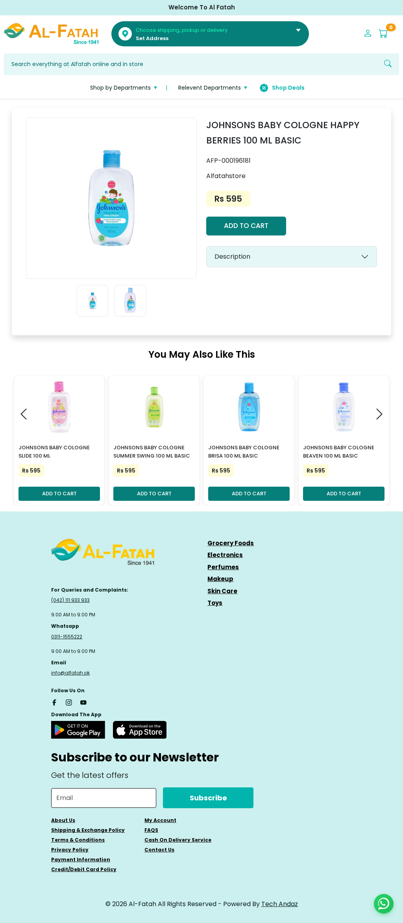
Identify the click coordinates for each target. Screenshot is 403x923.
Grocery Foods (230, 543)
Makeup (220, 579)
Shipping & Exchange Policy (88, 830)
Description (232, 256)
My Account (160, 820)
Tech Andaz (279, 903)
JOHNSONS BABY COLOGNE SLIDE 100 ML (54, 452)
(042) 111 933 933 (70, 600)
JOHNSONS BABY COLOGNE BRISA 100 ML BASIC (243, 452)
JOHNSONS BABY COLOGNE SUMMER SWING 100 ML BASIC (151, 452)
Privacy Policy (70, 849)
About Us (63, 820)
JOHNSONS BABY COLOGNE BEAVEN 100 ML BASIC (338, 452)
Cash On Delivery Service (177, 840)
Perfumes (223, 567)
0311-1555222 (66, 636)
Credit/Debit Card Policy (83, 869)
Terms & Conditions (78, 840)
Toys (214, 603)
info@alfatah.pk (70, 672)
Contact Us (159, 849)
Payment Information (80, 859)
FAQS (151, 830)
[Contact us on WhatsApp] (384, 904)
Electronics (225, 555)
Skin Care (222, 591)
